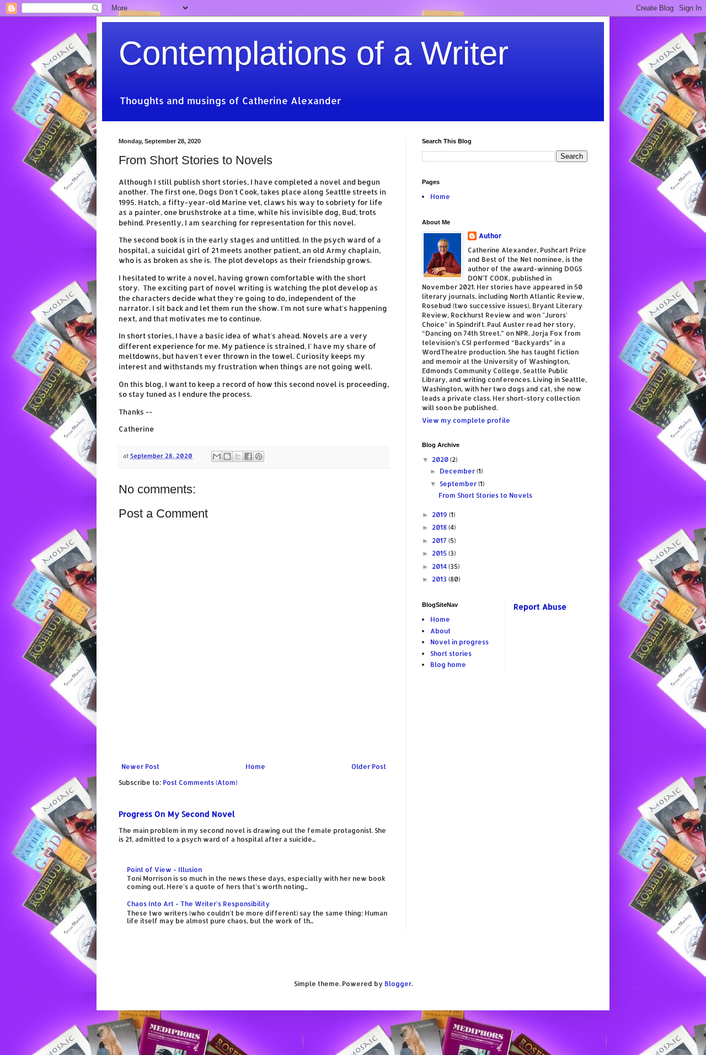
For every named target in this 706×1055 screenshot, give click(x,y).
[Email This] (216, 456)
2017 (440, 540)
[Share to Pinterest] (258, 456)
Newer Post (140, 766)
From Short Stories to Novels (485, 495)
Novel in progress (459, 642)
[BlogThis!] (227, 456)
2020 (441, 459)
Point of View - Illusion (164, 869)
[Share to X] (237, 456)
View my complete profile (466, 420)
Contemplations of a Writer (314, 53)
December (458, 471)
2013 (440, 579)
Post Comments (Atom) (200, 782)
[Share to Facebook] (248, 456)
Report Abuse (540, 606)
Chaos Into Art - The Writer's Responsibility (198, 904)
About (440, 631)
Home (255, 766)
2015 (440, 553)
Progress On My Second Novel (177, 814)
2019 (440, 514)
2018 (440, 527)
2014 (440, 566)
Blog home (448, 664)
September (459, 484)
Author (490, 236)
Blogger (397, 983)
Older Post (368, 766)
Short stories (451, 653)
